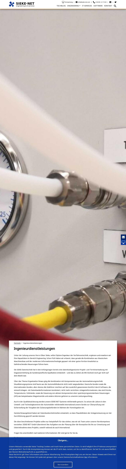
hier (85, 457)
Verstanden (63, 464)
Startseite (17, 343)
